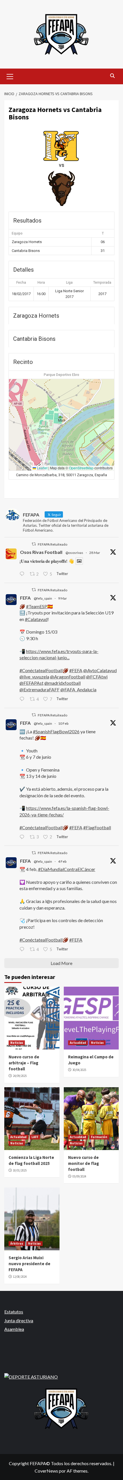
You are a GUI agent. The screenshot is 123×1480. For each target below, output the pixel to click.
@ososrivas (74, 552)
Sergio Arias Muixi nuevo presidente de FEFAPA (29, 1263)
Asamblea (14, 1329)
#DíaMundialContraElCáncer (66, 869)
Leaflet (41, 467)
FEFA (25, 597)
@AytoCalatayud (100, 670)
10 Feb (63, 723)
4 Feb (62, 861)
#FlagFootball (97, 827)
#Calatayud (36, 619)
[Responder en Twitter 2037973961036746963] (23, 574)
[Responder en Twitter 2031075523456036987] (23, 699)
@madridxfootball (62, 683)
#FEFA (75, 670)
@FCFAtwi (97, 676)
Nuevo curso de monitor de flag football (83, 1163)
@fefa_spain (43, 598)
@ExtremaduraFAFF (39, 689)
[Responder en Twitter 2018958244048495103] (23, 949)
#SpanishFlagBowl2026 (56, 731)
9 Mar (62, 598)
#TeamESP (36, 606)
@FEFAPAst (31, 683)
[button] (61, 419)
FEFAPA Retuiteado (52, 544)
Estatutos (13, 1311)
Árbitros (16, 1243)
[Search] (112, 76)
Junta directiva (18, 1320)
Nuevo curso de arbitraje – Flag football (24, 1063)
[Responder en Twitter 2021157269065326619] (23, 837)
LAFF (34, 1137)
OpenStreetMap (81, 467)
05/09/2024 (79, 1176)
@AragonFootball (67, 676)
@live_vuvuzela (34, 676)
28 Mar (94, 552)
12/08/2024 (20, 1277)
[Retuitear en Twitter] (34, 544)
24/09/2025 (20, 1076)
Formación (99, 1137)
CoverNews (46, 1470)
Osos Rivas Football (41, 552)
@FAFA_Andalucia (78, 689)
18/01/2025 (20, 1170)
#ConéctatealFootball (41, 670)
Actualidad (78, 1043)
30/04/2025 (79, 1070)
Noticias (16, 1043)
